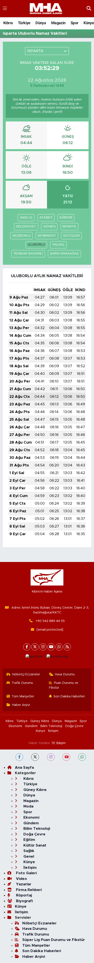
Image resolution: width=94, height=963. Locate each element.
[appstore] (34, 657)
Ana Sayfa (24, 767)
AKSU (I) (26, 217)
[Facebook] (26, 647)
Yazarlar (23, 884)
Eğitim (28, 840)
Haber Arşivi (21, 705)
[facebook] (19, 757)
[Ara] (89, 9)
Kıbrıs (8, 22)
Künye (89, 22)
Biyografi (24, 901)
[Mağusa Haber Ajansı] (46, 8)
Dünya (40, 22)
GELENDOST (26, 226)
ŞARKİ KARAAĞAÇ (64, 253)
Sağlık (28, 851)
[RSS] (67, 647)
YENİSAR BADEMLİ (28, 253)
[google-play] (57, 657)
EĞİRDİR (66, 217)
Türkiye (24, 22)
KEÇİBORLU (21, 235)
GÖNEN (49, 226)
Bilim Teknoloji (51, 726)
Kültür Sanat (34, 845)
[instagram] (51, 757)
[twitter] (35, 757)
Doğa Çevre (74, 726)
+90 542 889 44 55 (50, 621)
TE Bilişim (58, 743)
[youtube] (66, 757)
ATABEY (45, 217)
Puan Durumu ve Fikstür (63, 685)
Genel (28, 856)
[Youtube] (51, 647)
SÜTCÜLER (71, 235)
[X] (34, 647)
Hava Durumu (65, 674)
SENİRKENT (47, 235)
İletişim (53, 730)
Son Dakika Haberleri (69, 696)
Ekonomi (15, 726)
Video (21, 879)
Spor (74, 22)
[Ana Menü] (5, 8)
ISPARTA (69, 226)
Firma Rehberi (28, 890)
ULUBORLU (36, 244)
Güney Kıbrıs (39, 721)
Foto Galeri (26, 873)
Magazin (58, 22)
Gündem (31, 726)
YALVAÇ (58, 244)
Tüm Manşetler (23, 696)
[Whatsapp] (59, 647)
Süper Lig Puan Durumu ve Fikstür (53, 940)
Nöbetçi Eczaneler (26, 674)
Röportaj (23, 895)
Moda (27, 806)
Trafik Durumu (22, 683)
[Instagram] (43, 647)
